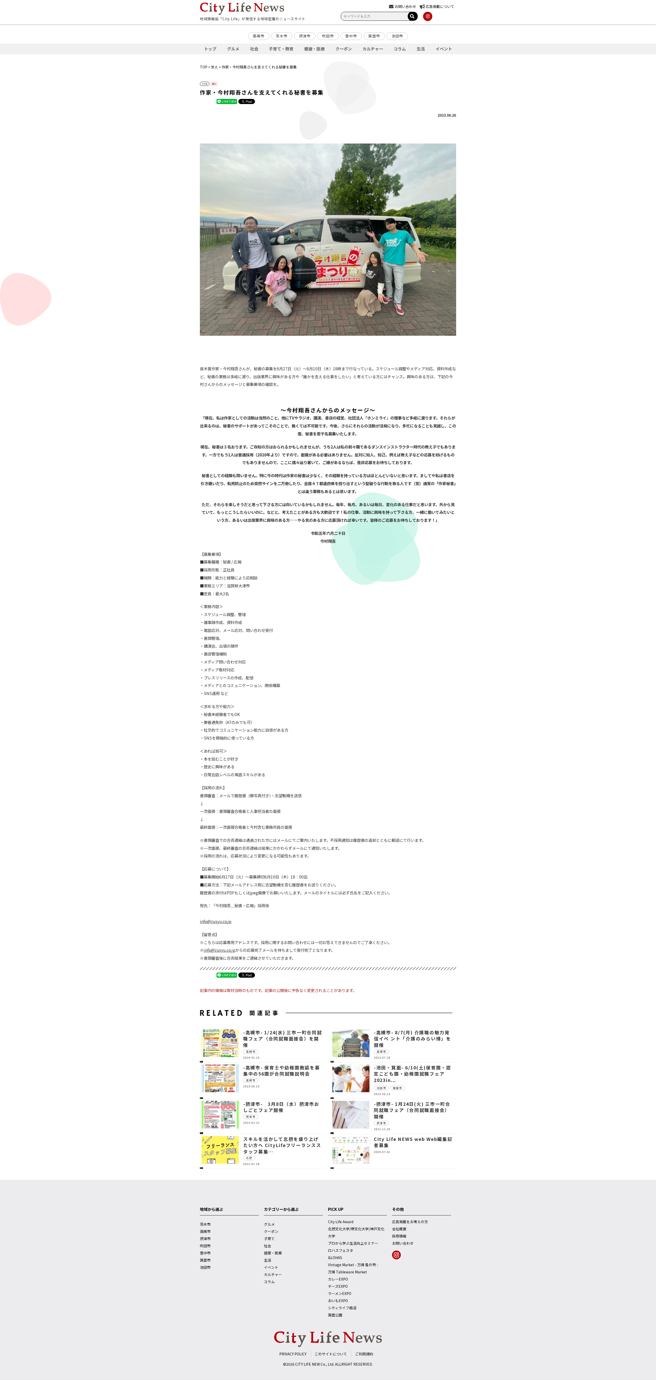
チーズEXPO (338, 1286)
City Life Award (340, 1221)
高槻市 (258, 35)
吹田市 (328, 35)
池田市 (397, 35)
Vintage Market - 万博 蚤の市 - (353, 1264)
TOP (203, 66)
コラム (400, 49)
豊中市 (351, 35)
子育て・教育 (281, 49)
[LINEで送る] (227, 101)
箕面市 (374, 35)
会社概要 (399, 1228)
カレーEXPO (338, 1279)
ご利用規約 (364, 1353)
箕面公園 (335, 1314)
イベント (444, 49)
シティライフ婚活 (342, 1307)
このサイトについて (331, 1353)
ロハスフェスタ (340, 1250)
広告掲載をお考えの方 (410, 1221)
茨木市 (282, 35)
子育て (269, 1238)
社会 (254, 49)
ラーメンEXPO (339, 1293)
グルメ (233, 49)
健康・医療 (314, 49)
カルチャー (373, 49)
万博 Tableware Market (347, 1271)
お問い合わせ (403, 1243)
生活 (421, 49)
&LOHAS (335, 1257)
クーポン (343, 49)
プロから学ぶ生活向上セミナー (353, 1243)
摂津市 (305, 35)
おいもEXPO (338, 1300)
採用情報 (399, 1236)
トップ (210, 49)
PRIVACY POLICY (292, 1353)
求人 (214, 66)
